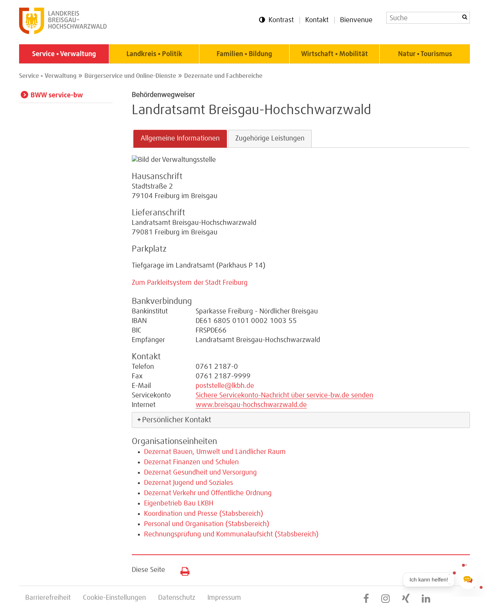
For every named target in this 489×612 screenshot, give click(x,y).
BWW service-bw (57, 95)
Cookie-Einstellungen (114, 597)
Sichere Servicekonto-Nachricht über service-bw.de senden (284, 395)
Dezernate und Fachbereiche (223, 76)
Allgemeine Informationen (180, 138)
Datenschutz (176, 597)
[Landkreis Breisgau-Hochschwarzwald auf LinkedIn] (426, 599)
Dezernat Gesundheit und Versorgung (200, 472)
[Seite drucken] (182, 569)
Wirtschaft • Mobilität (334, 54)
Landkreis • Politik (154, 54)
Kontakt (317, 20)
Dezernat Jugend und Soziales (188, 483)
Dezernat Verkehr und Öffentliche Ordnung (208, 493)
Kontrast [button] (281, 20)
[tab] (180, 139)
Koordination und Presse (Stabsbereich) (203, 513)
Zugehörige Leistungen (269, 138)
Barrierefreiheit (48, 597)
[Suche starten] (464, 17)
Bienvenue (356, 20)
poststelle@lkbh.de (225, 386)
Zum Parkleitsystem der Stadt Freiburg (190, 282)
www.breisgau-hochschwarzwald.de (251, 405)
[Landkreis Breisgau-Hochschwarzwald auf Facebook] (366, 599)
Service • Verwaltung (64, 54)
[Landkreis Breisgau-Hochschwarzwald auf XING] (406, 599)
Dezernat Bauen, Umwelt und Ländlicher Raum (215, 452)
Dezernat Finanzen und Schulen (191, 462)
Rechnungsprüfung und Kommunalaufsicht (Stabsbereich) (231, 534)
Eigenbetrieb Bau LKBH (179, 503)
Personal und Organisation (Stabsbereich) (206, 524)
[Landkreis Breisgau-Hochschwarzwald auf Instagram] (385, 599)
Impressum (224, 597)
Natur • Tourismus (425, 54)
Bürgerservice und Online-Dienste (130, 76)
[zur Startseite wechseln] (63, 32)
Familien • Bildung (244, 54)
